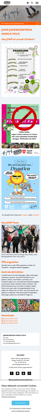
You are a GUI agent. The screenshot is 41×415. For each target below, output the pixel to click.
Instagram (24, 215)
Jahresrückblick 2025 (10, 323)
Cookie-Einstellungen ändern (20, 411)
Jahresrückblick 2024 (10, 321)
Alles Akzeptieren (20, 403)
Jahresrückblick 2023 (10, 319)
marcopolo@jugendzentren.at (11, 343)
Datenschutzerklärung (8, 397)
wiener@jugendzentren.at (20, 364)
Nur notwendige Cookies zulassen (20, 408)
